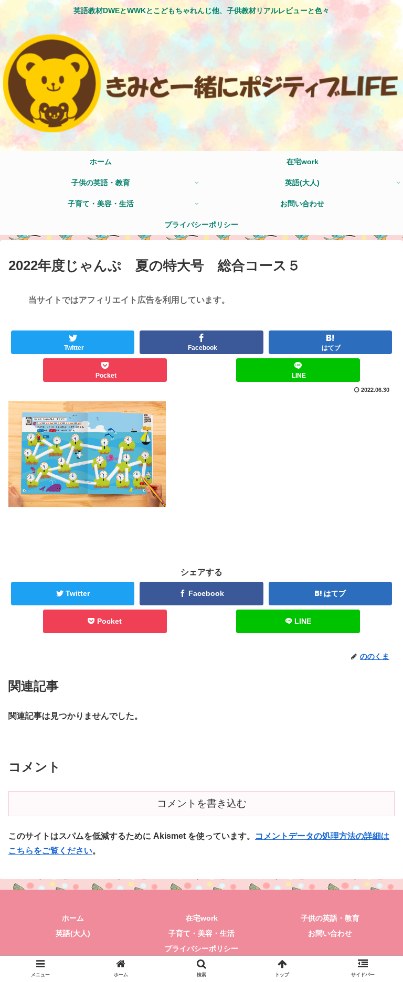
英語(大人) (73, 933)
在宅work (202, 918)
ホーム (73, 918)
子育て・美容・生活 (201, 933)
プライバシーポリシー (201, 948)
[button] (372, 881)
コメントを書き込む (202, 803)
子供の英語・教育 (330, 918)
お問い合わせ (330, 933)
